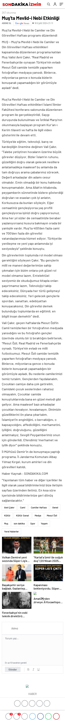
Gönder (12, 669)
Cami (22, 507)
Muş (6, 523)
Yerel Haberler (11, 531)
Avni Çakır (9, 507)
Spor (32, 523)
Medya (38, 515)
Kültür (7, 515)
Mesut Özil (52, 515)
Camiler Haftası (39, 507)
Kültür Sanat (22, 515)
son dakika (19, 523)
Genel (55, 507)
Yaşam (44, 523)
